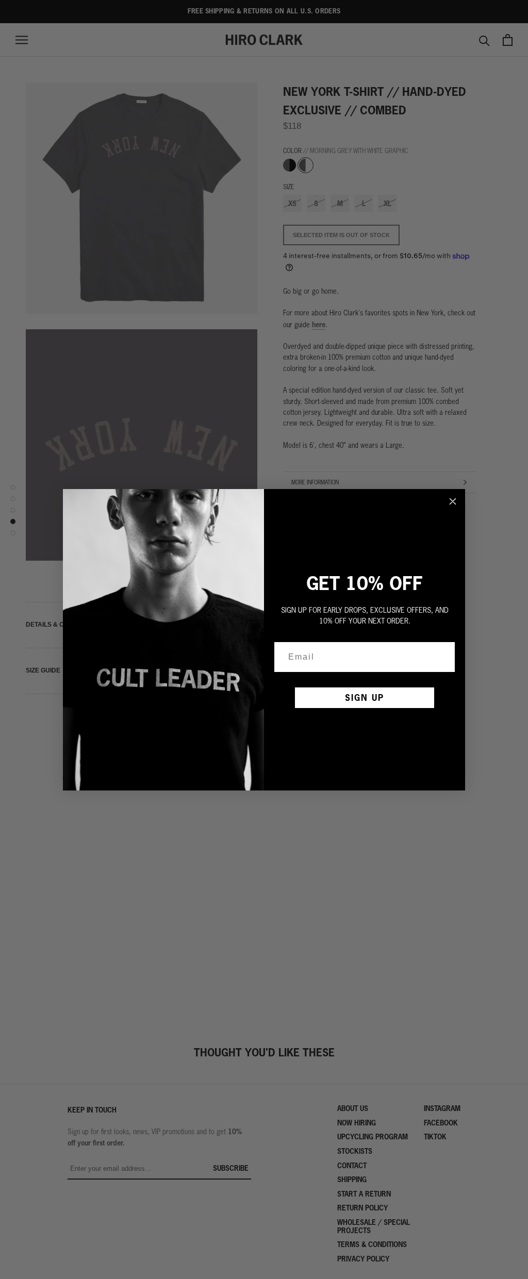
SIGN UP (364, 697)
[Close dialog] (453, 501)
